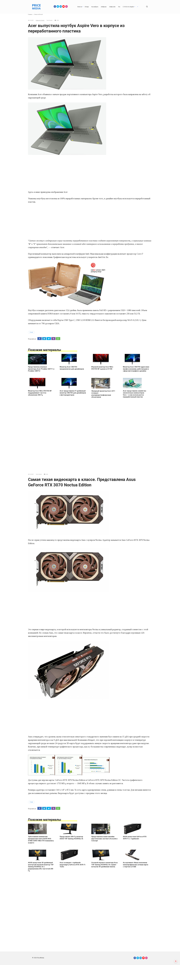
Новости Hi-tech (40, 20)
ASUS (32, 802)
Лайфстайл (112, 6)
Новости (79, 6)
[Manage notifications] (175, 961)
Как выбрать (94, 6)
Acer (32, 332)
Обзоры (87, 6)
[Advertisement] (90, 172)
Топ (119, 6)
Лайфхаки (103, 6)
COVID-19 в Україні (128, 6)
